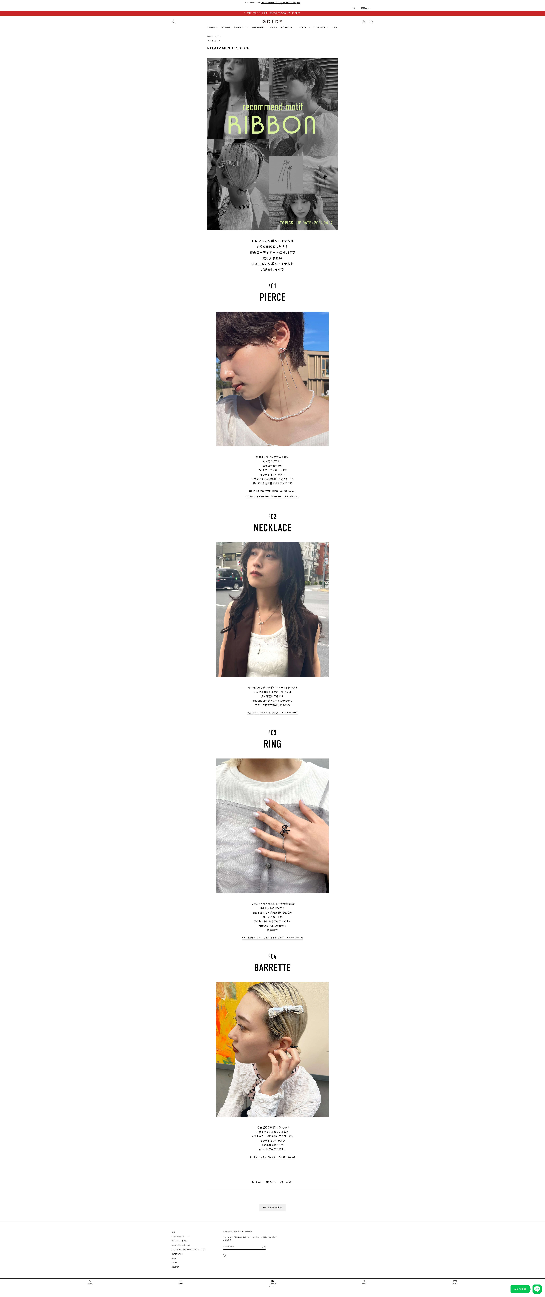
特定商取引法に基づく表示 (182, 1245)
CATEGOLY (273, 1284)
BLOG (217, 36)
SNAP (335, 27)
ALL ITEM (226, 27)
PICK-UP (303, 27)
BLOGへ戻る (274, 1207)
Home (209, 36)
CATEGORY (240, 27)
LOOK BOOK (320, 27)
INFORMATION (178, 1254)
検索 (173, 1232)
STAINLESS (212, 27)
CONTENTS (287, 27)
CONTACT (175, 1267)
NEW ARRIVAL (258, 27)
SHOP (174, 1258)
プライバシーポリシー (180, 1241)
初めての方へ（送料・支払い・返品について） (189, 1250)
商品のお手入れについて (181, 1237)
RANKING (273, 27)
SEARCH (90, 1284)
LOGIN (364, 1284)
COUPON (455, 1284)
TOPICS (181, 1284)
